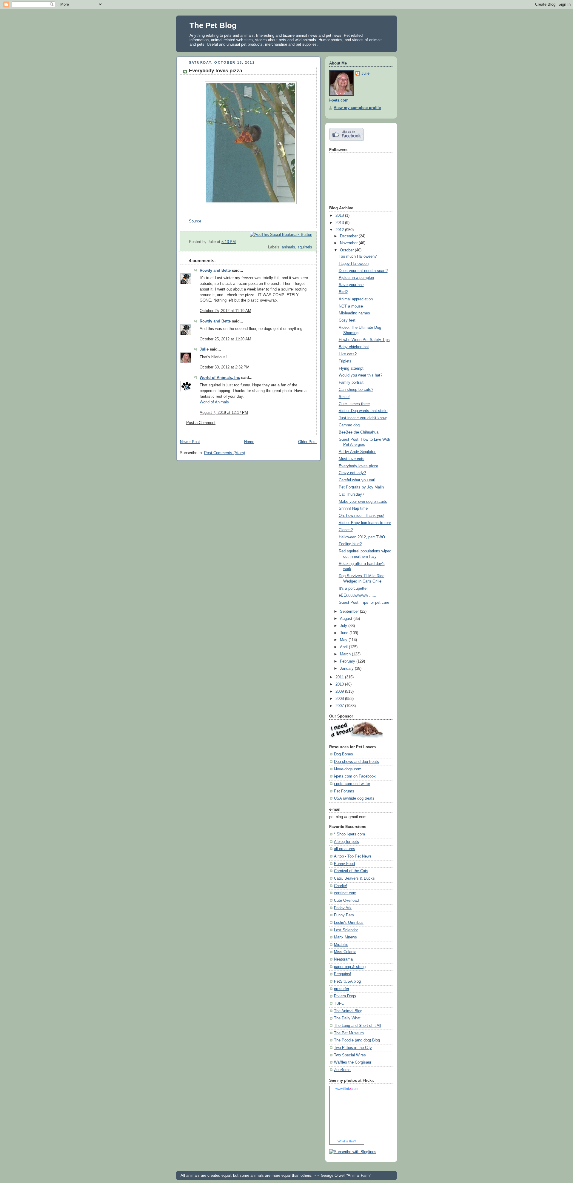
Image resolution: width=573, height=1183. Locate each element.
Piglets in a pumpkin (356, 278)
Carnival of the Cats (351, 871)
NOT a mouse (351, 306)
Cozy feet (347, 320)
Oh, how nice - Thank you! (361, 516)
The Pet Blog (213, 25)
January (347, 668)
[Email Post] (311, 242)
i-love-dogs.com (347, 769)
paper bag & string (350, 967)
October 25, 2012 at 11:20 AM (225, 339)
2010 (340, 684)
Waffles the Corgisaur (352, 1062)
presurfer (341, 989)
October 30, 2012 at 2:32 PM (224, 367)
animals (288, 247)
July (344, 626)
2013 (340, 223)
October (347, 250)
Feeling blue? (350, 544)
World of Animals (214, 402)
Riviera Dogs (345, 996)
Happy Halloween (354, 264)
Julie (204, 349)
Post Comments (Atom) (224, 453)
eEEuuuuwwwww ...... (357, 595)
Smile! (344, 397)
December (349, 236)
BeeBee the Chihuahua (358, 432)
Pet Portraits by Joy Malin (361, 487)
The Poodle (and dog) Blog (357, 1040)
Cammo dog (349, 425)
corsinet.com (345, 893)
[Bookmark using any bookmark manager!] (281, 235)
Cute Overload (346, 900)
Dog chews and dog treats (356, 762)
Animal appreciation (356, 299)
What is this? (347, 1141)
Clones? (346, 530)
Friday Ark (343, 908)
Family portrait (351, 382)
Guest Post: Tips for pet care (364, 602)
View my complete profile (357, 108)
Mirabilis (341, 945)
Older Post (307, 442)
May (344, 640)
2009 (340, 691)
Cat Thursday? (351, 494)
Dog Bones (343, 754)
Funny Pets (344, 915)
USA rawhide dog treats (354, 798)
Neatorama (343, 959)
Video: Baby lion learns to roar (365, 523)
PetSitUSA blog (347, 981)
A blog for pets (346, 842)
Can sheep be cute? (356, 390)
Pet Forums (344, 791)
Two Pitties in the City (353, 1048)
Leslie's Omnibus (348, 923)
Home (249, 442)
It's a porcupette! (353, 588)
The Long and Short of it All (357, 1026)
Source (195, 221)
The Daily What (347, 1018)
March (346, 654)
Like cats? (348, 354)
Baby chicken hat (354, 347)
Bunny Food (344, 864)
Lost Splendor (346, 930)
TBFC (339, 1003)
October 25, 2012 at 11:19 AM (225, 311)
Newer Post (190, 442)
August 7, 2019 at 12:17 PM (224, 413)
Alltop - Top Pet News (353, 856)
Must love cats (351, 459)
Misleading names (354, 313)
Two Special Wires (350, 1055)
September (350, 611)
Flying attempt (351, 368)
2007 (340, 706)
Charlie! (340, 886)
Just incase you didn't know (362, 418)
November (349, 243)
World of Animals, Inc (220, 378)
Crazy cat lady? (352, 473)
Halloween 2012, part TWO (362, 537)
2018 (340, 215)
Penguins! (342, 974)
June (344, 633)
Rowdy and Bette (215, 270)
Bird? (343, 292)
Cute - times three (354, 404)
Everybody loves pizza (215, 70)
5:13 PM (228, 242)
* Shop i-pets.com (349, 834)
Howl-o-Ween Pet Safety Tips (364, 340)
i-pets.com (339, 100)
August (346, 619)
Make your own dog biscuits (363, 502)
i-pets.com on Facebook (355, 776)
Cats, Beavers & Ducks (354, 878)
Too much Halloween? (358, 256)
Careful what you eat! (357, 480)
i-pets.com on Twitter (352, 784)
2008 (340, 699)
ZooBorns (342, 1070)
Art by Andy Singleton (357, 452)
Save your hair (351, 285)
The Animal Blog (348, 1011)
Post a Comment (200, 423)
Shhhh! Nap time (353, 508)
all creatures (344, 849)
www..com (346, 1088)
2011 (340, 677)
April (344, 647)
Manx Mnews (345, 937)
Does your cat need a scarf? (363, 271)
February (348, 661)
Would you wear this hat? (360, 375)
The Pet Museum (349, 1033)
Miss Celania (345, 952)
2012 (340, 230)
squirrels (305, 247)
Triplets (345, 361)
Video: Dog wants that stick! (363, 411)
